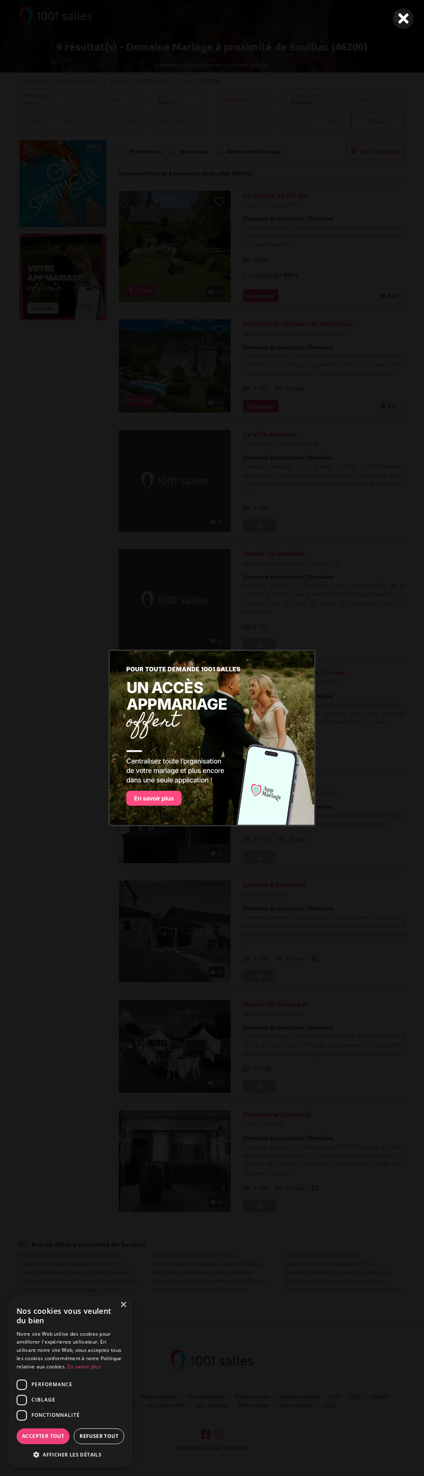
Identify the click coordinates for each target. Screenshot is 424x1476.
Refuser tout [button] (99, 1436)
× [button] (123, 1305)
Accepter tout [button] (43, 1436)
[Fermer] (403, 18)
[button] (70, 1454)
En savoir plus (84, 1366)
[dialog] (70, 1382)
